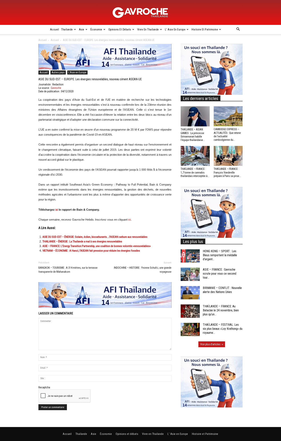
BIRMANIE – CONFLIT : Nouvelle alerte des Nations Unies (222, 290)
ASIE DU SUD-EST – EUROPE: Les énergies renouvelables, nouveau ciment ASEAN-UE (90, 79)
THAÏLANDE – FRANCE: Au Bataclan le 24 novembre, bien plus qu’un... (221, 310)
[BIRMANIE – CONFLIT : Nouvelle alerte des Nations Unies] (190, 292)
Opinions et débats (119, 29)
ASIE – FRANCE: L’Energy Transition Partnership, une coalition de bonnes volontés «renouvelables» (96, 246)
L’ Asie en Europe (175, 29)
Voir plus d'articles (210, 344)
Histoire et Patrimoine (205, 29)
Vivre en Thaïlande (148, 29)
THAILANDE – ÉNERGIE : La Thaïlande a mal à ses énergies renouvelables (82, 241)
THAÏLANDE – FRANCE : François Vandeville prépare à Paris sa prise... (227, 172)
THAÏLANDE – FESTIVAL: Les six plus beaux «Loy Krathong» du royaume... (222, 329)
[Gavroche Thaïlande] (140, 12)
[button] (238, 29)
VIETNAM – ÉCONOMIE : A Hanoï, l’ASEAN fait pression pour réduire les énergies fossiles (91, 250)
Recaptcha (44, 387)
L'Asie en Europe (77, 72)
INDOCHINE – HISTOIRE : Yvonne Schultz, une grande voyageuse (142, 269)
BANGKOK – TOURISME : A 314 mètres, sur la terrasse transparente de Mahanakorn (67, 269)
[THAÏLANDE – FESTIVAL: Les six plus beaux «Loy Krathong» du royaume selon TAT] (190, 329)
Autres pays (58, 72)
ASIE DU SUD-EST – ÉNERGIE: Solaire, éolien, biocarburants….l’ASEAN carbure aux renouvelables (94, 237)
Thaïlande (67, 29)
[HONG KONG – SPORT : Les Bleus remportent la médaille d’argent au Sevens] (190, 256)
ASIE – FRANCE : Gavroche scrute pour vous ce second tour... (219, 273)
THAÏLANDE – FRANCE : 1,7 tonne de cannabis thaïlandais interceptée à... (195, 172)
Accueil (54, 29)
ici (56, 209)
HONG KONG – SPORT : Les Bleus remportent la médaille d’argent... (220, 255)
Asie (81, 29)
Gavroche (56, 87)
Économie (96, 29)
